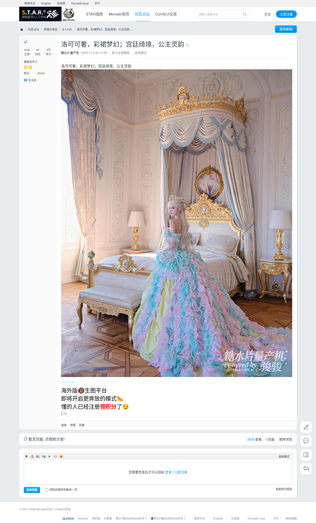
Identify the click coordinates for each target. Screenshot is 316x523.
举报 (73, 425)
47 (37, 50)
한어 (97, 3)
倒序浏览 (285, 439)
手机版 (96, 518)
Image (38, 456)
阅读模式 (141, 52)
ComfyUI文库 (166, 14)
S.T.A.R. (67, 29)
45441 (41, 73)
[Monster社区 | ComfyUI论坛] (47, 14)
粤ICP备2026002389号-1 (131, 518)
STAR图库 (94, 14)
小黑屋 (108, 518)
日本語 (60, 3)
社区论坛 (142, 14)
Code (55, 456)
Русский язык (80, 3)
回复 (82, 425)
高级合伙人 (31, 62)
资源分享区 (51, 29)
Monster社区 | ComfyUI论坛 (21, 29)
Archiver (83, 518)
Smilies (61, 456)
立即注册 (286, 14)
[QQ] (68, 518)
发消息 (32, 80)
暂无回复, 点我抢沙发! (46, 439)
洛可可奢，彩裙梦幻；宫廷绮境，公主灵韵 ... (104, 29)
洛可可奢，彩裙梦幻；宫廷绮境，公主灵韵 (122, 44)
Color (32, 456)
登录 (267, 14)
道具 (64, 425)
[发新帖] (286, 29)
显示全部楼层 (121, 52)
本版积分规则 (284, 489)
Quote (49, 456)
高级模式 (284, 456)
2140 (27, 50)
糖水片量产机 (70, 52)
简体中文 (29, 3)
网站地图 (291, 518)
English (46, 3)
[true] (245, 14)
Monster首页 (119, 14)
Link (43, 456)
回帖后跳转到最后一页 (63, 489)
